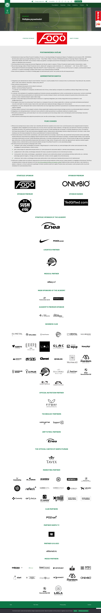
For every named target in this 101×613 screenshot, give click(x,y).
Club (11, 604)
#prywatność (25, 16)
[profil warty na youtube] (65, 1)
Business (63, 5)
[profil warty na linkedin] (68, 1)
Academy (75, 5)
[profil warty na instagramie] (59, 1)
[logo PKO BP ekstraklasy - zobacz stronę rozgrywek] (98, 19)
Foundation (55, 5)
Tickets (82, 5)
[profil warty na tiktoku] (71, 1)
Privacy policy (63, 604)
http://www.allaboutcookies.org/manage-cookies (49, 162)
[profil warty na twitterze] (62, 1)
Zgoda (75, 610)
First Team (36, 604)
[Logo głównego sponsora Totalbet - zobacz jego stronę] (52, 38)
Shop (68, 5)
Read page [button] (79, 1)
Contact (89, 604)
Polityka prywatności (83, 610)
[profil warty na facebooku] (56, 1)
